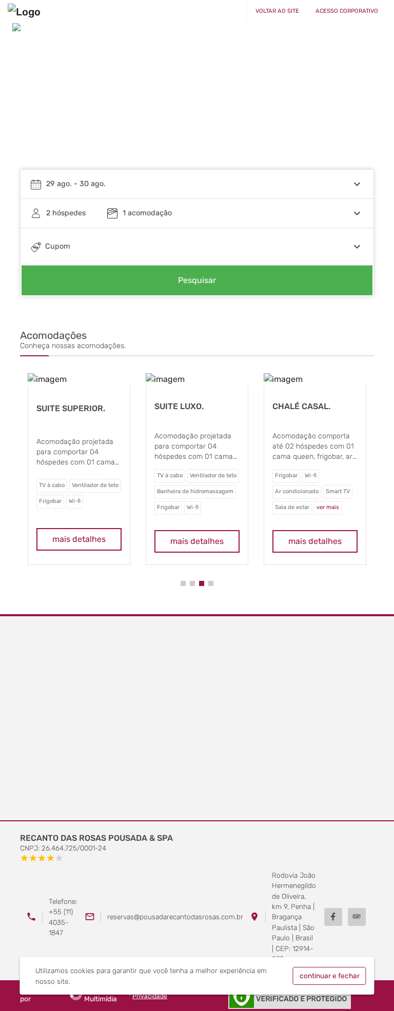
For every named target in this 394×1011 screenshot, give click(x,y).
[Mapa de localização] (197, 718)
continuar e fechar (330, 976)
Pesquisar (197, 280)
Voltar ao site (277, 11)
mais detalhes (79, 539)
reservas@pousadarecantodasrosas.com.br (175, 917)
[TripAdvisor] (357, 917)
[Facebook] (333, 917)
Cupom (57, 246)
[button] (183, 583)
